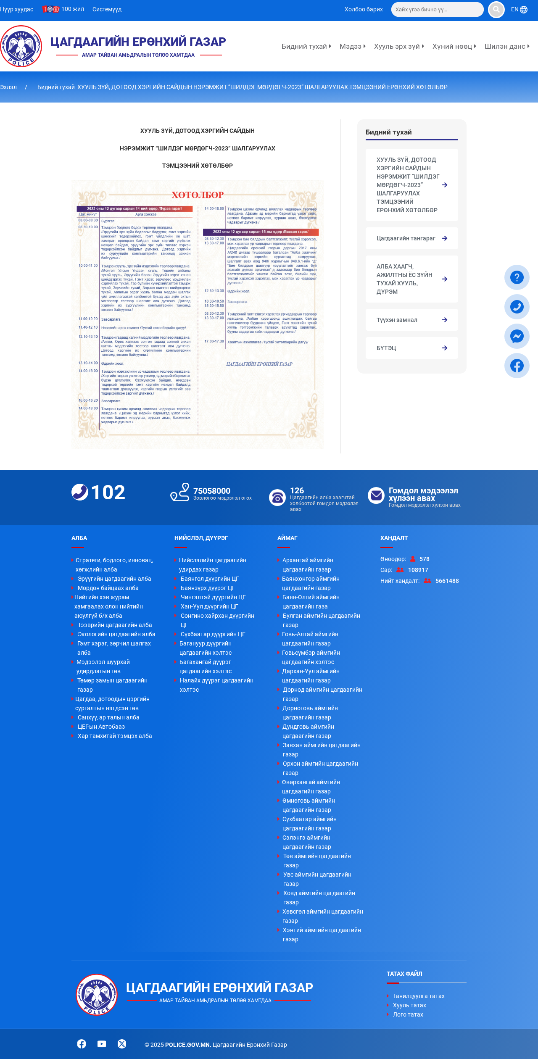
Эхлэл (9, 87)
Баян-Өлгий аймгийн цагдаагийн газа (311, 602)
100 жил (72, 8)
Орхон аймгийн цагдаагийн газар (320, 768)
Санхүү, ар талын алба (109, 717)
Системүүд (106, 9)
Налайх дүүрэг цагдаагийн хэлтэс (216, 685)
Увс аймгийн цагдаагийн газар (317, 879)
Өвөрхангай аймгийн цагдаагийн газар (311, 787)
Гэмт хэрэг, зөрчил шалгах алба (114, 648)
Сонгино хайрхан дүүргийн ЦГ (217, 620)
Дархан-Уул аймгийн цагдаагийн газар (311, 676)
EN (515, 9)
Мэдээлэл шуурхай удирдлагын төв (103, 666)
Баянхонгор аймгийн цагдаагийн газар (311, 583)
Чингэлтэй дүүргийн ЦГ (213, 597)
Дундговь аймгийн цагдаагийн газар (308, 731)
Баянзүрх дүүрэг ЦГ (208, 588)
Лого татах (408, 1014)
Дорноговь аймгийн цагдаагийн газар (310, 713)
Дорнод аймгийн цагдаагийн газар (322, 694)
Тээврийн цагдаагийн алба (115, 625)
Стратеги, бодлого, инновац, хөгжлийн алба (114, 565)
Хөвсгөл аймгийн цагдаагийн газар (322, 916)
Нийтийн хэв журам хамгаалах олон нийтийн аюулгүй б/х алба (108, 606)
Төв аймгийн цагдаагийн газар (317, 861)
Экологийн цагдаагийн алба (117, 634)
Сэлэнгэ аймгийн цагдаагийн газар (306, 842)
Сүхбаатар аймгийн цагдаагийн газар (309, 824)
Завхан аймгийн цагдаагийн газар (322, 750)
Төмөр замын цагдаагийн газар (112, 685)
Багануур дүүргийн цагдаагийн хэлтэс (205, 648)
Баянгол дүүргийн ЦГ (210, 578)
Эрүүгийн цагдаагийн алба (114, 578)
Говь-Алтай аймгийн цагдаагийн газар (310, 639)
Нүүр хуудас (16, 9)
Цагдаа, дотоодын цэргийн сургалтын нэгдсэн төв (112, 703)
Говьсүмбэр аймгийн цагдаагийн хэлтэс (311, 657)
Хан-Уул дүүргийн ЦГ (209, 606)
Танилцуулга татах (419, 996)
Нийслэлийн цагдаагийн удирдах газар (212, 565)
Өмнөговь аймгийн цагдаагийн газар (308, 805)
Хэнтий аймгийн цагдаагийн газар (322, 935)
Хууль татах (409, 1005)
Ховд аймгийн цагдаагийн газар (319, 898)
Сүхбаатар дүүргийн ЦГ (213, 634)
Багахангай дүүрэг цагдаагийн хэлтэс (205, 666)
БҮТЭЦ (386, 348)
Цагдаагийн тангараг (406, 238)
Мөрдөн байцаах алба (108, 588)
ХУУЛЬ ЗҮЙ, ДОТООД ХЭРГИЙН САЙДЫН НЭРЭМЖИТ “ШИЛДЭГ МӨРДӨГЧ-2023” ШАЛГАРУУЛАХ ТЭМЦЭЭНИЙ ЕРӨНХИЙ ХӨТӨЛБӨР (408, 184)
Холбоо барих (364, 9)
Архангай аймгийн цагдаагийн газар (307, 565)
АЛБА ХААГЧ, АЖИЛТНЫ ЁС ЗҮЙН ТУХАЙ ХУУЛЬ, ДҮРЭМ (405, 279)
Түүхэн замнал (397, 319)
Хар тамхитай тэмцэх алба (115, 735)
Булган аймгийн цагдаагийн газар (321, 620)
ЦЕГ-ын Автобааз (101, 726)
